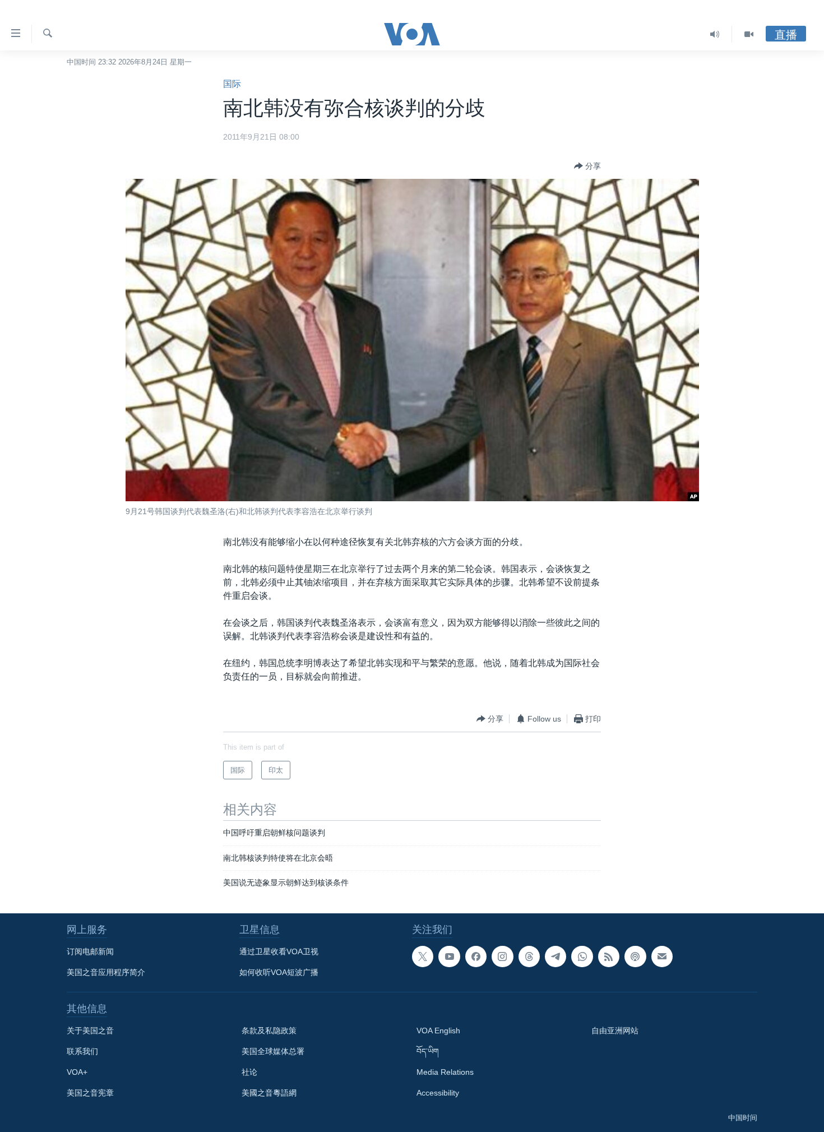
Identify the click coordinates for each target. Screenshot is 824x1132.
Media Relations (445, 1072)
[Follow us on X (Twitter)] (422, 956)
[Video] (749, 34)
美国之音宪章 (90, 1092)
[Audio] (715, 34)
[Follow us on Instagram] (502, 956)
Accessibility (437, 1092)
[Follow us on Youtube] (449, 956)
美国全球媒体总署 (273, 1051)
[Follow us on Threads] (529, 956)
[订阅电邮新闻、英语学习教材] (662, 956)
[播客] (635, 956)
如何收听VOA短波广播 (278, 972)
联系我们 (82, 1051)
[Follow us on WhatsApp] (581, 956)
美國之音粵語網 (269, 1092)
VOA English (438, 1030)
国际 (232, 84)
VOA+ (77, 1072)
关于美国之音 (90, 1030)
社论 (249, 1072)
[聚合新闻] (608, 956)
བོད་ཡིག (427, 1051)
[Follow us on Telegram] (555, 956)
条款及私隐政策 (269, 1030)
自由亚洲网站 (614, 1030)
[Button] (587, 166)
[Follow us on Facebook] (476, 956)
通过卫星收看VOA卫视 (278, 951)
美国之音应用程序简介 (106, 972)
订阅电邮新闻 (90, 951)
